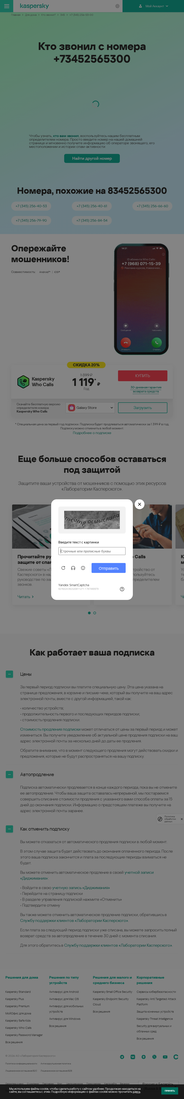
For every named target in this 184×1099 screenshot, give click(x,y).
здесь (136, 1091)
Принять (170, 1091)
